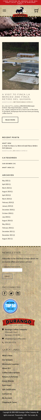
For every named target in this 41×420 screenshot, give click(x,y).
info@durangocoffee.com (15, 338)
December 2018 (7, 210)
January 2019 (6, 206)
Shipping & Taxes (9, 402)
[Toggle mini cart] (36, 10)
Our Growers (7, 163)
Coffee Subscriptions (11, 372)
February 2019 (7, 202)
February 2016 (7, 228)
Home (14, 28)
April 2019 (5, 195)
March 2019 (6, 199)
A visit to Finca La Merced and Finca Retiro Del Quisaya (16, 96)
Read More (10, 120)
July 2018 (5, 217)
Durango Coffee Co (26, 102)
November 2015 (7, 235)
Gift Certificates (9, 389)
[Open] (4, 10)
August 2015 (6, 239)
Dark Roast (6, 385)
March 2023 (6, 188)
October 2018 (6, 213)
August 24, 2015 (7, 102)
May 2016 (5, 224)
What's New (6, 143)
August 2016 (6, 221)
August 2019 (6, 191)
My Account (7, 398)
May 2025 (5, 181)
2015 (20, 28)
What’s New (7, 355)
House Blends (8, 381)
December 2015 (7, 231)
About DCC (6, 368)
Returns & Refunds (10, 376)
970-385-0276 (10, 342)
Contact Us (7, 394)
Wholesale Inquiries (10, 364)
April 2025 (5, 184)
